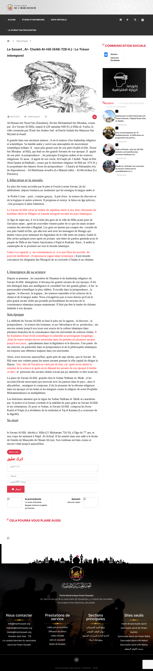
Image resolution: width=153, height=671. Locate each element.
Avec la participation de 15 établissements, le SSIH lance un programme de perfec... (129, 135)
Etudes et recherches (33, 20)
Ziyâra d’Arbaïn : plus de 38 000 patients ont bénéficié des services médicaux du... (129, 152)
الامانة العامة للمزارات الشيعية (95, 635)
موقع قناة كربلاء (96, 640)
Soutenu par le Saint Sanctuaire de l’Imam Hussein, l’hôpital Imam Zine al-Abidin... (130, 118)
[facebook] (120, 19)
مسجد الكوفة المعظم (134, 649)
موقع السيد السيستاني (95, 627)
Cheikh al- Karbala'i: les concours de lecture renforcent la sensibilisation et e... (129, 168)
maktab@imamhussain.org (19, 628)
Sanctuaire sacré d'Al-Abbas (134, 644)
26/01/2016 (14, 116)
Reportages (22, 41)
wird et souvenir (57, 640)
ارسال (18, 489)
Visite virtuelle (59, 20)
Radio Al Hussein (57, 644)
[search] (135, 19)
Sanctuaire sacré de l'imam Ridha (134, 636)
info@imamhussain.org (19, 623)
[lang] (142, 19)
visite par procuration (57, 627)
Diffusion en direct (57, 631)
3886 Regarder (33, 116)
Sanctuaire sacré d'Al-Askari (134, 640)
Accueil (12, 20)
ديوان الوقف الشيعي (96, 631)
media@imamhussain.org (19, 632)
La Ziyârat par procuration (22, 30)
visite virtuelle (57, 635)
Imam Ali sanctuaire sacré (133, 623)
